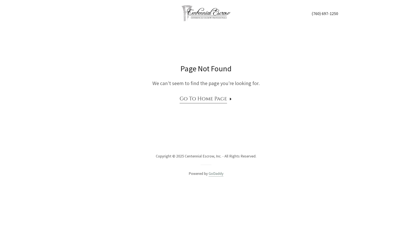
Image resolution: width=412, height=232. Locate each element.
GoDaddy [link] (216, 173)
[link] (206, 12)
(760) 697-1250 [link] (325, 13)
